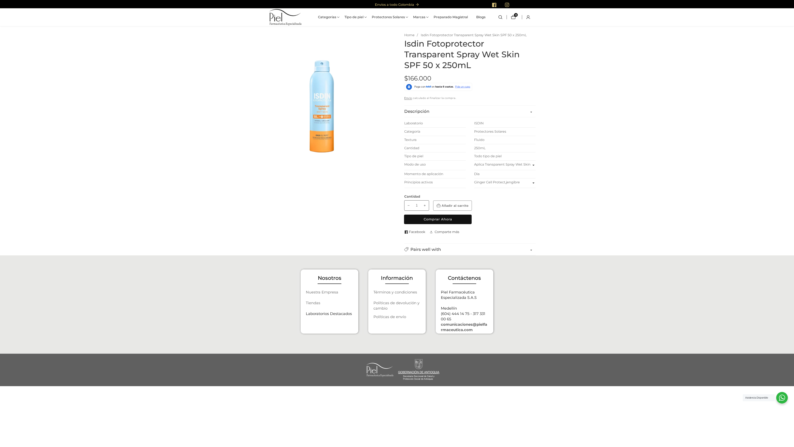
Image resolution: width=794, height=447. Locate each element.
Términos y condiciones (395, 292)
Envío (408, 98)
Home (409, 35)
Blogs (480, 17)
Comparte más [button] (447, 232)
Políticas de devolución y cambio (396, 305)
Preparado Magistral (451, 17)
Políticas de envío (389, 317)
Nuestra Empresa (322, 292)
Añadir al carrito (455, 205)
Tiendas (313, 303)
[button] (327, 17)
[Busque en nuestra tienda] (502, 17)
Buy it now (437, 219)
